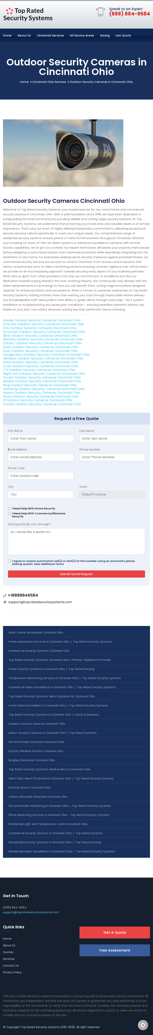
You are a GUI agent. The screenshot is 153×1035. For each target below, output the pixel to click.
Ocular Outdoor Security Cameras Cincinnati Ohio (42, 377)
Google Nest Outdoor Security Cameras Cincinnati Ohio (46, 354)
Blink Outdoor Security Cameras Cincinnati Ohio (40, 335)
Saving (105, 35)
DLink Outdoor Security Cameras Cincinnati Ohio (40, 347)
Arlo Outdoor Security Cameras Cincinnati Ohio (39, 328)
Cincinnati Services (50, 35)
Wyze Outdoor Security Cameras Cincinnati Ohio (41, 396)
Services (9, 959)
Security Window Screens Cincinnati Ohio (35, 751)
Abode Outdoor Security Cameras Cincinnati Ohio (41, 320)
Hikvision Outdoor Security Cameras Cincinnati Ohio (43, 358)
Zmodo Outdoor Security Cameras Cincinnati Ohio (42, 404)
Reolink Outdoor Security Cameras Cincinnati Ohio (42, 381)
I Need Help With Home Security (33, 508)
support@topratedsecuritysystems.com (40, 602)
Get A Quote (114, 932)
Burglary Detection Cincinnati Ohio (31, 760)
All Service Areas (82, 35)
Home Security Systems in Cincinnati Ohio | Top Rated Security (51, 669)
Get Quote (123, 35)
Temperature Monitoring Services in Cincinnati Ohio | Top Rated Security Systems (64, 678)
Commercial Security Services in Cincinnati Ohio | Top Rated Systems (55, 833)
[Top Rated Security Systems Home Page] (28, 14)
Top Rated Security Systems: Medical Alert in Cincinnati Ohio (49, 769)
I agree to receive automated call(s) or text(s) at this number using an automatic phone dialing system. (73, 562)
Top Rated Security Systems (40, 1027)
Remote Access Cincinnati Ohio (29, 787)
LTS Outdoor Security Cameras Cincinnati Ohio (39, 370)
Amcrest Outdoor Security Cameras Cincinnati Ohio (43, 324)
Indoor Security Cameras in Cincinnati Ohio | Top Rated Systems (52, 733)
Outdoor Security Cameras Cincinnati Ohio (36, 723)
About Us (24, 35)
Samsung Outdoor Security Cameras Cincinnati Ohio (43, 389)
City (11, 487)
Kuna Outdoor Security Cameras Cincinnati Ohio (40, 362)
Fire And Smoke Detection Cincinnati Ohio (36, 742)
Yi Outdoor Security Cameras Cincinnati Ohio (38, 400)
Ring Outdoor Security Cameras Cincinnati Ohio (40, 385)
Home (7, 35)
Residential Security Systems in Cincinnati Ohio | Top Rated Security (54, 842)
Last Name (86, 431)
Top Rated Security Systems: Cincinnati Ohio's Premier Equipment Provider (59, 660)
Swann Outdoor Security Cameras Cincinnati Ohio (41, 392)
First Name (15, 431)
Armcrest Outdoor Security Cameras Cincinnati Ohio (44, 332)
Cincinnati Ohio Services (49, 82)
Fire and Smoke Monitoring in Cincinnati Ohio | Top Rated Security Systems (59, 806)
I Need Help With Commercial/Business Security (38, 515)
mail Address (17, 449)
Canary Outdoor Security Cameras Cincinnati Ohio (42, 343)
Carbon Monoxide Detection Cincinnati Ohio (37, 796)
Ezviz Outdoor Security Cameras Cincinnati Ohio (40, 351)
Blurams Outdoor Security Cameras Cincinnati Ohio (43, 339)
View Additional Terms (49, 564)
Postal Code (16, 468)
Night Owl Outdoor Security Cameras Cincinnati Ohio (44, 373)
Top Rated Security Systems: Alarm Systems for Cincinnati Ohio (51, 696)
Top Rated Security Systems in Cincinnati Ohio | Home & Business (53, 714)
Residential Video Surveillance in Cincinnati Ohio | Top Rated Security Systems (61, 851)
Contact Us (11, 966)
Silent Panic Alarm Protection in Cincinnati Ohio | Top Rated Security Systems (61, 778)
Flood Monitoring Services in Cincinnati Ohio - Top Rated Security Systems (58, 815)
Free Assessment (114, 950)
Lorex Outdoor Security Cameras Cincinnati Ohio (40, 366)
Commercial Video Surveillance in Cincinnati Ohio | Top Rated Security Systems (62, 687)
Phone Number (89, 449)
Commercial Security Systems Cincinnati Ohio (38, 651)
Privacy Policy (12, 972)
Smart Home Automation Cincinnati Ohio (35, 632)
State (83, 487)
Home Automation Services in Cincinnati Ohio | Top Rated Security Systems (60, 641)
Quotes (8, 952)
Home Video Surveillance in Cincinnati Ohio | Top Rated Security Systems (58, 705)
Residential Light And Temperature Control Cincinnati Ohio (48, 824)
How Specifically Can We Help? (29, 524)
